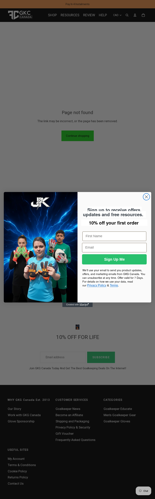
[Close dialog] (146, 197)
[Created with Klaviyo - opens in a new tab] (77, 304)
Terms (114, 285)
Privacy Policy (96, 285)
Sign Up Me (114, 259)
